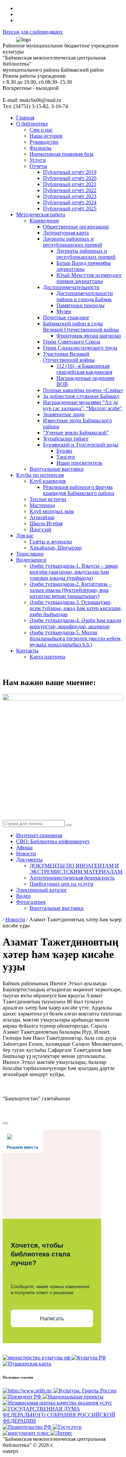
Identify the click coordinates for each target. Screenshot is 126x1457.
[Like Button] (5, 1123)
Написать (52, 1318)
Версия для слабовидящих (33, 32)
